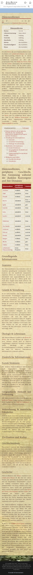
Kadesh (5, 208)
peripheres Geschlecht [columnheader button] (19, 186)
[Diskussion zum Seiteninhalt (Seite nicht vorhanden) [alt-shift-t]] (7, 21)
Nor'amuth (6, 226)
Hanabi (5, 196)
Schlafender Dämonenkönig (19, 23)
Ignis (4, 205)
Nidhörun (6, 221)
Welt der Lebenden (22, 402)
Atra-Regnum (13, 491)
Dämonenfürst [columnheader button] (8, 186)
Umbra (5, 245)
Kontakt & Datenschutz (15, 572)
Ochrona (5, 229)
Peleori (5, 232)
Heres (6, 115)
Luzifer (5, 216)
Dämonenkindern (7, 123)
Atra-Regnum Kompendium (11, 3)
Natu (29, 61)
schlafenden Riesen (18, 54)
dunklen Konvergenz (22, 117)
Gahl (4, 193)
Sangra (5, 238)
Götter (9, 52)
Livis (4, 212)
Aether (10, 63)
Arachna (5, 190)
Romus (5, 235)
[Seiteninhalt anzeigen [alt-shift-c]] (3, 21)
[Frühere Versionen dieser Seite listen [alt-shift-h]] (26, 21)
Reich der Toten (22, 61)
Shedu (5, 241)
